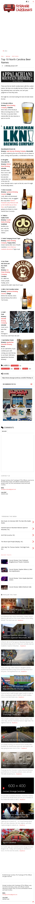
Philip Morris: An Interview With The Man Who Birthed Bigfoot (16, 815)
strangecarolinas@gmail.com (8, 489)
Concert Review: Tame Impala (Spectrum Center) (21, 579)
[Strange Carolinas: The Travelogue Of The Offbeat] (17, 11)
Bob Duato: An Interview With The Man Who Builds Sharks (17, 687)
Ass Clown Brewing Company (5, 272)
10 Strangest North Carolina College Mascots (16, 416)
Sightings (8, 56)
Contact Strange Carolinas (14, 791)
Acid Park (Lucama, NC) (12, 663)
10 (3, 837)
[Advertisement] (16, 30)
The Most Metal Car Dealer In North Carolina (16, 400)
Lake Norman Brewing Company (16, 151)
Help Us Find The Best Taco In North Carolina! (15, 841)
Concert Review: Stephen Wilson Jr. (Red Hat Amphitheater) (20, 570)
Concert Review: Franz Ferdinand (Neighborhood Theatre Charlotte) (19, 561)
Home (2, 56)
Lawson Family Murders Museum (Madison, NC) (17, 610)
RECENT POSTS (6, 555)
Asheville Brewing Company (4, 321)
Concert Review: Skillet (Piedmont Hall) (20, 587)
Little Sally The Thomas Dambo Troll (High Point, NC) (16, 713)
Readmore (20, 620)
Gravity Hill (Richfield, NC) (13, 740)
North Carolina (15, 56)
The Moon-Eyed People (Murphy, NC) (17, 764)
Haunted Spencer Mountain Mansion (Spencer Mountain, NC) (17, 636)
